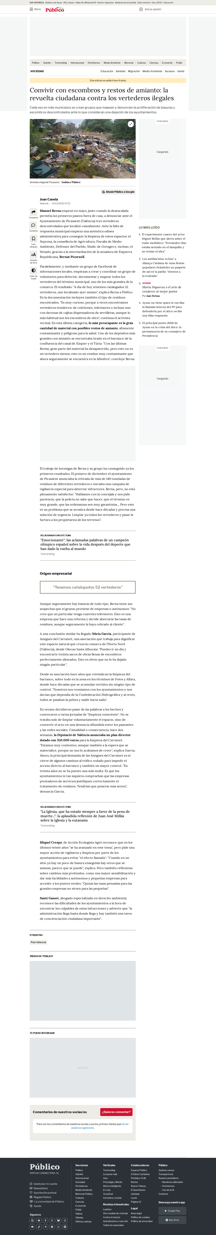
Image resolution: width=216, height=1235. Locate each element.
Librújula (135, 1194)
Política (35, 62)
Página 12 (136, 1201)
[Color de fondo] (33, 270)
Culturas (141, 62)
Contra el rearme (111, 1217)
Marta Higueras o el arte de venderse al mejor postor (161, 289)
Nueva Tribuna (138, 1186)
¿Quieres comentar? (116, 1112)
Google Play (174, 1210)
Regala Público (42, 1197)
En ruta (106, 1190)
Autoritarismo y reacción (115, 1221)
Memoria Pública (84, 1194)
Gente (180, 71)
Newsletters (40, 1188)
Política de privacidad (141, 1221)
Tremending (61, 62)
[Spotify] (52, 1226)
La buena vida (110, 1174)
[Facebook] (45, 1220)
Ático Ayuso (68, 2)
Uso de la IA (168, 1190)
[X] (52, 1220)
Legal (134, 1208)
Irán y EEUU (157, 2)
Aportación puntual (44, 1192)
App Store (174, 1220)
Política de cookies (140, 1217)
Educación (168, 2)
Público (45, 1167)
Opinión (47, 62)
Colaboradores (140, 1165)
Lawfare (107, 1209)
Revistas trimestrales (116, 1204)
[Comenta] (33, 225)
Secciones (81, 1165)
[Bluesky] (58, 1220)
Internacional (77, 62)
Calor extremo (143, 2)
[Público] (55, 9)
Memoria (128, 62)
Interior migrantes (105, 2)
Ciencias (154, 62)
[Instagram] (65, 1220)
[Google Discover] (38, 1220)
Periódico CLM (138, 1178)
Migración (134, 71)
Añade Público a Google (120, 191)
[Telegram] (45, 1226)
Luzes (134, 1197)
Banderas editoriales (172, 1182)
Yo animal (108, 1194)
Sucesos (170, 71)
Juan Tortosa (153, 296)
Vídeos (78, 1213)
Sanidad (120, 71)
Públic (78, 1209)
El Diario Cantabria (140, 1174)
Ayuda (37, 1206)
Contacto (163, 1194)
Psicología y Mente (112, 1182)
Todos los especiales (113, 1225)
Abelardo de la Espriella (125, 2)
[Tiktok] (38, 1226)
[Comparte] (33, 212)
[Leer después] (33, 238)
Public (179, 62)
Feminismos (94, 62)
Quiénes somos (166, 1170)
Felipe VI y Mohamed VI (86, 2)
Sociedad (37, 71)
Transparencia (166, 1174)
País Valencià (38, 942)
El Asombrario (138, 1190)
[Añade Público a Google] (32, 1220)
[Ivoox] (65, 1226)
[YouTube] (32, 1226)
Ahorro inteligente (112, 1186)
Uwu (105, 1178)
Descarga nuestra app (172, 1202)
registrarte (87, 1127)
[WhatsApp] (58, 1226)
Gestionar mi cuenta (45, 1183)
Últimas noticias (83, 1221)
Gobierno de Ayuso (53, 2)
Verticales (109, 1165)
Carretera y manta (112, 1197)
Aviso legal (136, 1213)
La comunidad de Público (49, 1201)
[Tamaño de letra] (33, 254)
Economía (167, 62)
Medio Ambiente (112, 62)
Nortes (134, 1182)
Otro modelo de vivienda (115, 1213)
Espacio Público (139, 1170)
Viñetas (79, 1217)
